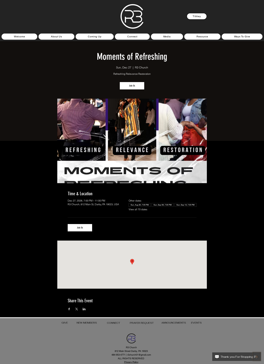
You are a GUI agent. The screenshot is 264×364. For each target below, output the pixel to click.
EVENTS (196, 322)
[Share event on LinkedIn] (84, 309)
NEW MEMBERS (87, 322)
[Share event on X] (76, 309)
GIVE (65, 322)
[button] (95, 37)
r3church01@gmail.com (139, 354)
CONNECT (113, 322)
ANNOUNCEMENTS (173, 322)
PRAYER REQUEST (142, 322)
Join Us (132, 85)
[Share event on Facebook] (69, 309)
